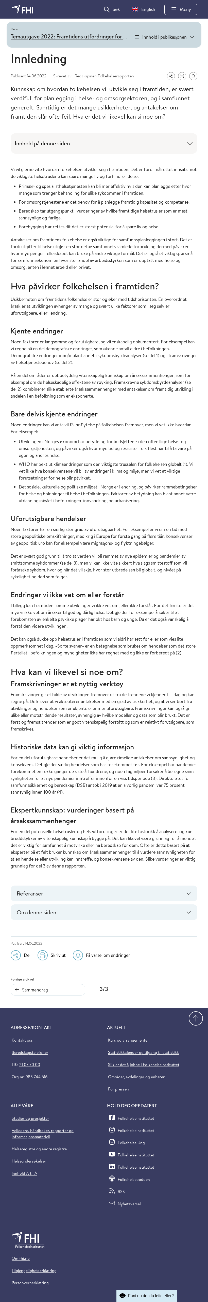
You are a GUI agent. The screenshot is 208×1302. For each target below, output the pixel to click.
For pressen (118, 1089)
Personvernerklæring (30, 1282)
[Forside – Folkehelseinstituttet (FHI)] (22, 9)
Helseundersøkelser (29, 1161)
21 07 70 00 (29, 1064)
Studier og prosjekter (30, 1118)
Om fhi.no (21, 1258)
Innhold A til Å (24, 1173)
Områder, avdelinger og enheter (136, 1077)
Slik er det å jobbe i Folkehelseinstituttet (143, 1064)
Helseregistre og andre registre (39, 1149)
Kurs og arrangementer (128, 1040)
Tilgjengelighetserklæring (34, 1270)
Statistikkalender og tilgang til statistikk (143, 1052)
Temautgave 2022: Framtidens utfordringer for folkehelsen (70, 36)
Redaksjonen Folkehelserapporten (104, 76)
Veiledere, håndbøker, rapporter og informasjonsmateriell (43, 1133)
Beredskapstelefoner (30, 1052)
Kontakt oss (22, 1040)
